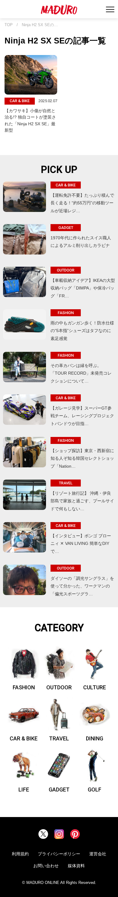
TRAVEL (59, 738)
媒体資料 (76, 865)
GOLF (94, 789)
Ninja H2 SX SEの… (40, 25)
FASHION (24, 687)
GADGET (59, 789)
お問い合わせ (46, 865)
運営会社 (97, 853)
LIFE (23, 789)
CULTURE (94, 687)
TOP (9, 25)
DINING (94, 738)
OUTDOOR (59, 687)
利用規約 (20, 853)
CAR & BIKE (24, 738)
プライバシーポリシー (59, 853)
